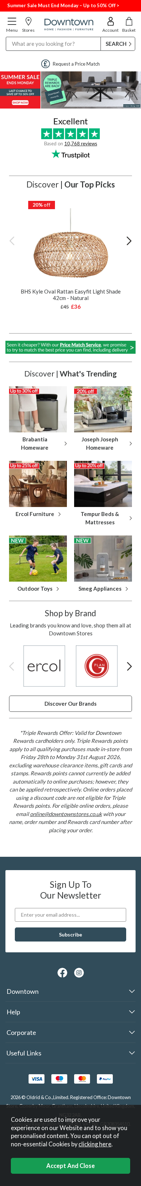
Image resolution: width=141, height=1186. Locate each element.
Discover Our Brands (70, 703)
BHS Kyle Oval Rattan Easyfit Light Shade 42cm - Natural (71, 294)
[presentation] (12, 240)
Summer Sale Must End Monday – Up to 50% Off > (63, 5)
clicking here (94, 1144)
